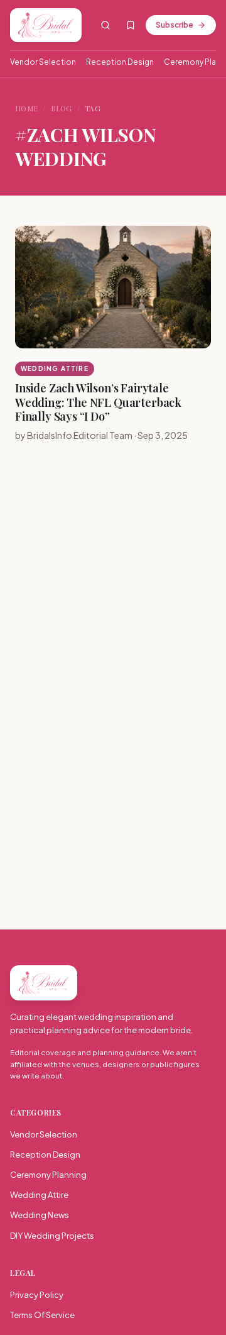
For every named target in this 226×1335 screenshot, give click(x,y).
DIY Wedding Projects (52, 1236)
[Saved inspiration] (131, 25)
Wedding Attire (55, 368)
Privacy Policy (36, 1295)
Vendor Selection (43, 62)
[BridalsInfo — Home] (46, 25)
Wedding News (39, 1215)
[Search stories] (105, 25)
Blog (61, 108)
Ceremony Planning (48, 1175)
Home (26, 108)
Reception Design (120, 62)
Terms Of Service (42, 1315)
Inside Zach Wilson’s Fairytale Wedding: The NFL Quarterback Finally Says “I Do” (98, 402)
